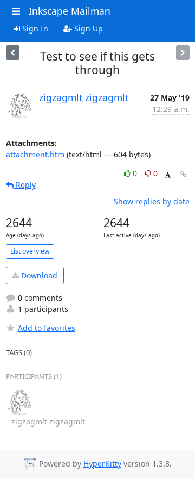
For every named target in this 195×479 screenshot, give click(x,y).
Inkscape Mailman (69, 10)
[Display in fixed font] (167, 175)
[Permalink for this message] (184, 174)
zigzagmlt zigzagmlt (83, 97)
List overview (30, 251)
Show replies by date (152, 201)
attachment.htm (35, 154)
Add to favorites (46, 328)
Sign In (34, 28)
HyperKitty (102, 463)
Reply (25, 184)
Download (38, 275)
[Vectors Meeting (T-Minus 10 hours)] (13, 52)
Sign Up (87, 28)
